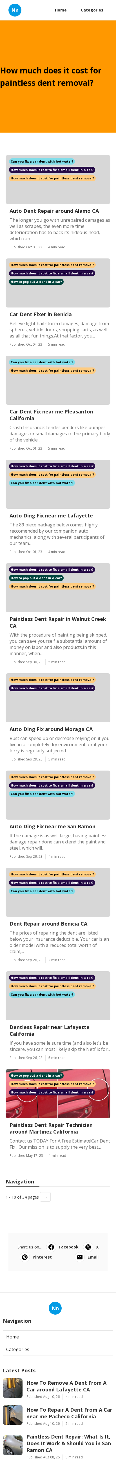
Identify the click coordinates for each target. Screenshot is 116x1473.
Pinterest (42, 1257)
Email (93, 1257)
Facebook (69, 1247)
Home (61, 10)
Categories (92, 10)
